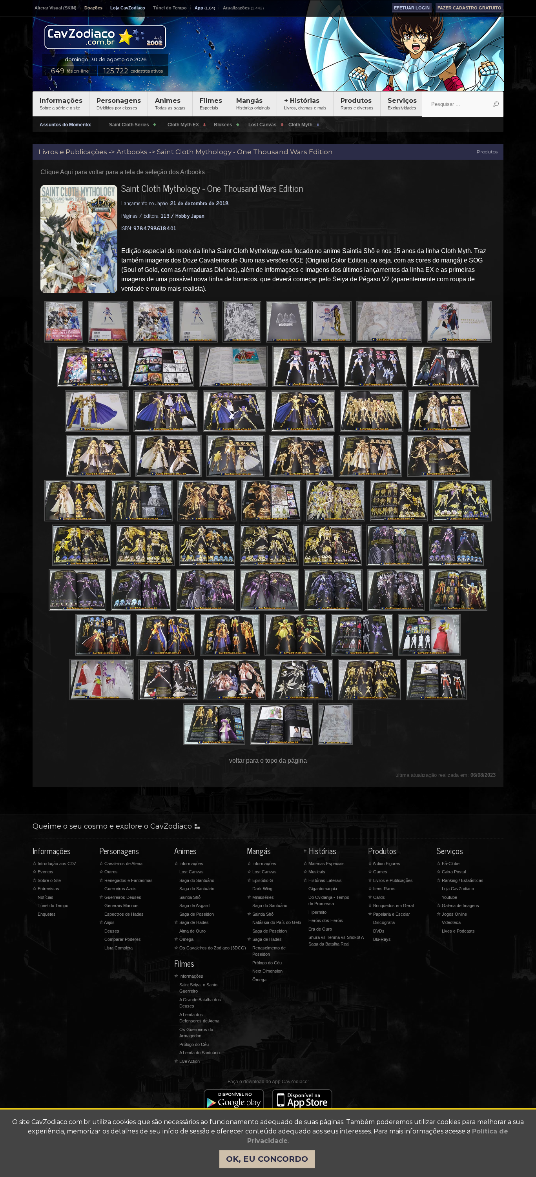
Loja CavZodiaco (127, 7)
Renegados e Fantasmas (126, 880)
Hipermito (317, 912)
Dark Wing (262, 888)
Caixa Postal (451, 871)
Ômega (183, 939)
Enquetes (47, 914)
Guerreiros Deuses (120, 897)
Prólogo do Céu (194, 1044)
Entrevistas (46, 888)
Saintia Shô (190, 897)
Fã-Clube (448, 863)
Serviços (402, 103)
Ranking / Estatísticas (460, 880)
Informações (61, 103)
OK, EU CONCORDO (267, 1159)
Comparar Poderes (122, 939)
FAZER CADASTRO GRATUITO (469, 7)
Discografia (384, 922)
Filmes (211, 103)
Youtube (449, 897)
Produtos (357, 103)
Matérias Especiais (324, 863)
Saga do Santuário (196, 880)
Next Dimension (267, 971)
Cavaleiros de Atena (120, 863)
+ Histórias (305, 103)
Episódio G (260, 880)
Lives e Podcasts (458, 931)
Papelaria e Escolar (389, 914)
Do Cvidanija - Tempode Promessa (328, 900)
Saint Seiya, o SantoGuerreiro (198, 988)
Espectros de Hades (124, 914)
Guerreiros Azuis (120, 888)
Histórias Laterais (322, 880)
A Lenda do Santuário (199, 1052)
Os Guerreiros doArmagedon (196, 1033)
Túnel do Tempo (170, 7)
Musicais (314, 871)
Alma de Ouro (192, 931)
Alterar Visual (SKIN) (56, 7)
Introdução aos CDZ (55, 863)
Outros (108, 871)
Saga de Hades (191, 922)
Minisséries (260, 897)
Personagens (119, 103)
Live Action (187, 1061)
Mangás (253, 103)
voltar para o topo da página (268, 760)
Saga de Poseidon (196, 914)
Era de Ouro (320, 929)
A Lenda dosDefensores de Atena (199, 1018)
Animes (170, 103)
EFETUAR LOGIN (412, 7)
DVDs (379, 931)
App (199, 7)
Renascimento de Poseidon (269, 951)
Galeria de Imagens (458, 905)
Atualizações (236, 7)
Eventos (43, 871)
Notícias (45, 897)
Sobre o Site (47, 880)
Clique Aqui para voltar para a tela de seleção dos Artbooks (122, 172)
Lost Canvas (191, 871)
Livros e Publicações (390, 880)
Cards (376, 897)
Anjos (107, 922)
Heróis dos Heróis (325, 920)
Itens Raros (382, 888)
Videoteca (451, 922)
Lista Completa (118, 948)
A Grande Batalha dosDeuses (200, 1003)
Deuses (111, 931)
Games (377, 871)
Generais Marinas (121, 905)
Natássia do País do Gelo (276, 922)
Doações (93, 7)
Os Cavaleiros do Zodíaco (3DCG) (210, 948)
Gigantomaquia (322, 888)
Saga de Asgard (194, 905)
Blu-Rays (382, 939)
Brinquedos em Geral (391, 905)
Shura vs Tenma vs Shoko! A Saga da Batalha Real (335, 940)
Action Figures (384, 863)
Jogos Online (452, 914)
